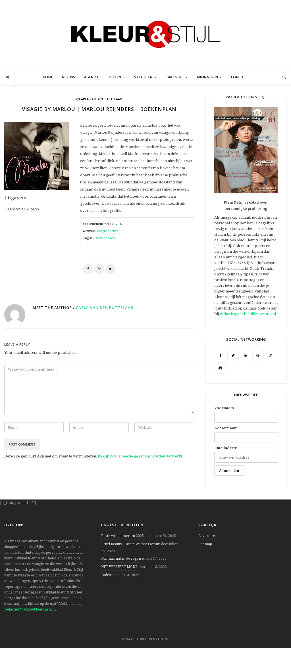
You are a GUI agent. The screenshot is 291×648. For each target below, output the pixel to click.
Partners (175, 77)
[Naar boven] (276, 630)
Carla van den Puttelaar (104, 307)
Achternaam (226, 427)
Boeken (114, 77)
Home (48, 77)
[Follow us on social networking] (7, 77)
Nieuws (68, 77)
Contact (239, 77)
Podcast (107, 574)
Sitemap (205, 544)
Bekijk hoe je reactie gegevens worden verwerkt (140, 456)
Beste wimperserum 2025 (122, 535)
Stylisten (143, 77)
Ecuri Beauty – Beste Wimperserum (130, 544)
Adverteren (207, 535)
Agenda (91, 77)
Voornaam (224, 407)
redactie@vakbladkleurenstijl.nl (248, 313)
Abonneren (207, 77)
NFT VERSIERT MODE (119, 566)
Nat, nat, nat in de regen (121, 558)
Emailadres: (225, 447)
